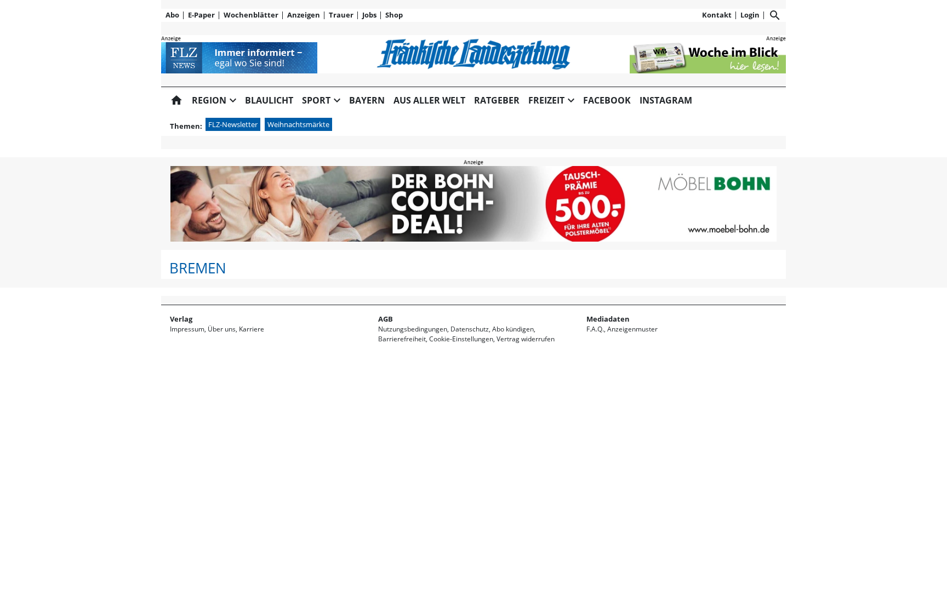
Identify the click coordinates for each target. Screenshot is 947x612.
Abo (172, 15)
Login (750, 15)
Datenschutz (469, 329)
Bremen (197, 268)
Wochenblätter (251, 15)
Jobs (369, 15)
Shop (394, 15)
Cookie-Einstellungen (461, 339)
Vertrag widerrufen (526, 339)
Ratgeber (497, 100)
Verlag (181, 319)
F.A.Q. (595, 329)
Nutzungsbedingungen (412, 329)
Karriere (251, 329)
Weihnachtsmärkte (298, 124)
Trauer (341, 15)
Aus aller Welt (429, 100)
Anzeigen (303, 15)
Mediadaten (608, 319)
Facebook (607, 100)
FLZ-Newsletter (233, 124)
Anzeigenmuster (632, 329)
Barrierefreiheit (402, 339)
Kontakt (717, 15)
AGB (385, 319)
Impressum (187, 329)
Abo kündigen (513, 329)
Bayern (367, 100)
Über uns (222, 329)
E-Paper (201, 15)
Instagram (666, 100)
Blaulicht (269, 100)
